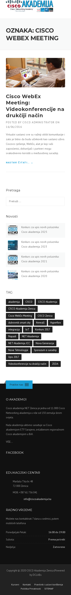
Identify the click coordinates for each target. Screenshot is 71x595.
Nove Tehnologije (18, 350)
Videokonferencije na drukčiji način (27, 364)
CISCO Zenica (45, 315)
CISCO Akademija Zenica (21, 308)
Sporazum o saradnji (45, 350)
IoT (27, 329)
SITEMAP (48, 589)
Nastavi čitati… (19, 163)
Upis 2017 (13, 357)
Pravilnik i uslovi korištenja (48, 584)
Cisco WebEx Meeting (20, 315)
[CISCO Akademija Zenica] (29, 5)
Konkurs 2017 (42, 329)
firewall (40, 322)
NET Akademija (30, 336)
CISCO (28, 301)
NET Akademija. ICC (19, 343)
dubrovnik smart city (19, 322)
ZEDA (55, 364)
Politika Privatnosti (31, 589)
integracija (14, 329)
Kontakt (27, 584)
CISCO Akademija (47, 301)
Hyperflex (55, 322)
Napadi (12, 336)
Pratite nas (16, 384)
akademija (14, 301)
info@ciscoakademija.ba (37, 499)
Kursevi (15, 584)
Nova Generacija (45, 343)
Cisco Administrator (38, 122)
